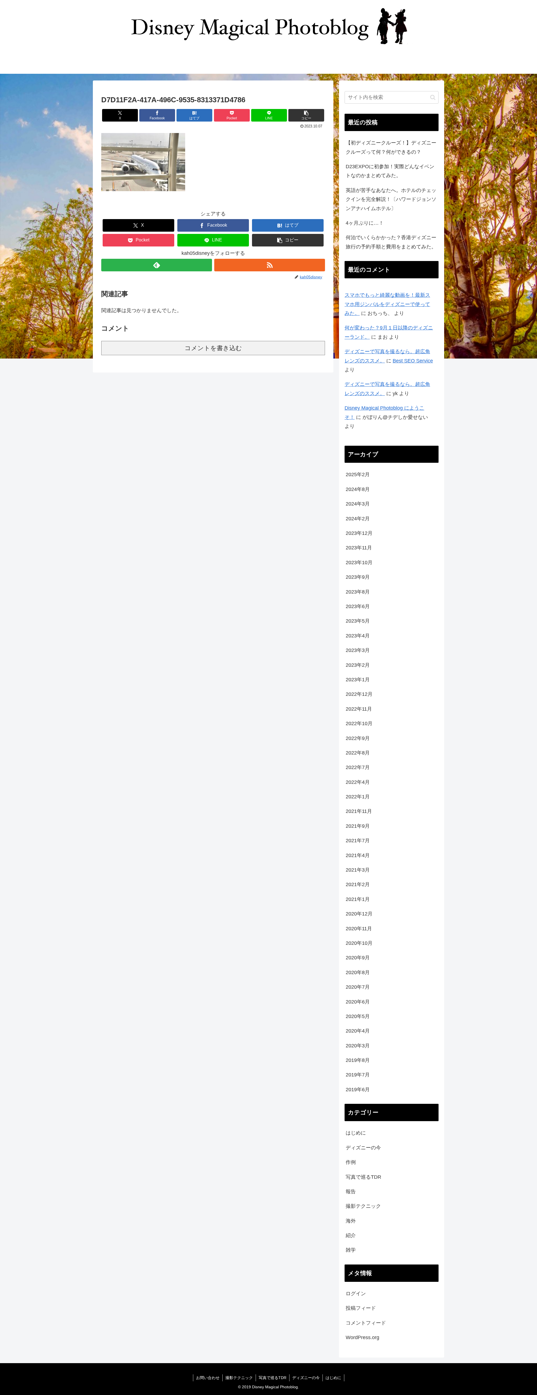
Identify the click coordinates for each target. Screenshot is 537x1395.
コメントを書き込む (213, 348)
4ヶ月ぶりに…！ (365, 223)
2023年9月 (358, 577)
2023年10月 (359, 562)
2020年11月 (359, 928)
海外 (351, 1221)
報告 (351, 1191)
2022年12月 (359, 694)
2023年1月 (358, 679)
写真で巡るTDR (363, 1177)
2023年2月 (358, 665)
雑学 (351, 1250)
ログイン (356, 1293)
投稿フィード (361, 1308)
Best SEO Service (413, 361)
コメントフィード (366, 1323)
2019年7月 (358, 1075)
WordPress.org (362, 1337)
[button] (306, 115)
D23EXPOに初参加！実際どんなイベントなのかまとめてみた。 (390, 171)
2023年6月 (358, 606)
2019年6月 (358, 1089)
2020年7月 (358, 987)
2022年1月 (358, 796)
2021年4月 (358, 855)
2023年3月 (358, 650)
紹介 (351, 1235)
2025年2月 (358, 474)
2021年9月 (358, 826)
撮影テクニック (363, 1206)
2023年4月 (358, 636)
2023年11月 (359, 548)
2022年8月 (358, 753)
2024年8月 (358, 489)
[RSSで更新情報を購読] (269, 265)
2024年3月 (358, 504)
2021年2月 (358, 884)
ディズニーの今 (363, 1147)
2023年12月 (359, 533)
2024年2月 (358, 518)
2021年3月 (358, 870)
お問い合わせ (208, 1377)
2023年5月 (358, 621)
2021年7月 (358, 840)
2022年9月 (358, 738)
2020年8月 (358, 972)
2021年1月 (358, 899)
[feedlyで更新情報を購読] (156, 265)
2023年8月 (358, 592)
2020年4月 (358, 1031)
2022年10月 (359, 723)
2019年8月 (358, 1060)
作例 (351, 1162)
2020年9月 (358, 957)
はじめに (356, 1133)
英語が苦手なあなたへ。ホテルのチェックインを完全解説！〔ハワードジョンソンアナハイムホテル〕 (391, 199)
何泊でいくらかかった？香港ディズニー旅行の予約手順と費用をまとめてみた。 (391, 242)
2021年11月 (359, 811)
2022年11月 (359, 709)
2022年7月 (358, 767)
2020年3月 (358, 1045)
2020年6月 (358, 1002)
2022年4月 (358, 782)
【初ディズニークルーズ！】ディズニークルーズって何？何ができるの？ (391, 147)
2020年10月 (359, 943)
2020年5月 (358, 1016)
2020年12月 (359, 914)
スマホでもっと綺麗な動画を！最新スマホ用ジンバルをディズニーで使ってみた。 (387, 304)
